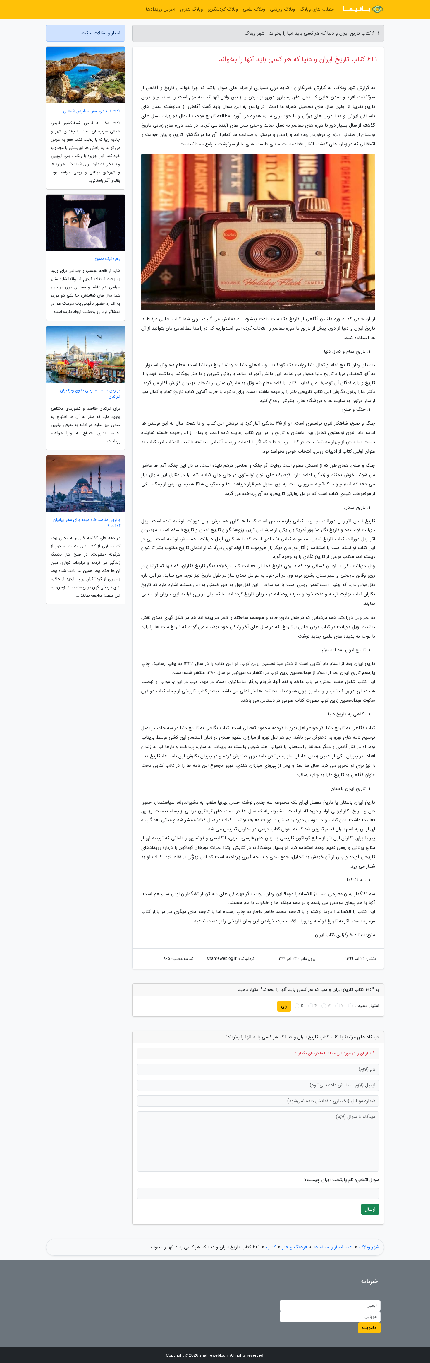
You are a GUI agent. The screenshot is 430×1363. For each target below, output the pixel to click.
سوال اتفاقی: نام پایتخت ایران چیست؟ (341, 1179)
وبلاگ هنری (191, 9)
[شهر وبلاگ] (362, 9)
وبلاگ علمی (254, 9)
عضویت (369, 1327)
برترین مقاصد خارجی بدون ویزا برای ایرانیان (90, 393)
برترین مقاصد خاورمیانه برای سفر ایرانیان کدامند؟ (86, 523)
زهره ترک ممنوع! (107, 259)
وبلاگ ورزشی (282, 9)
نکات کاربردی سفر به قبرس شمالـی (91, 111)
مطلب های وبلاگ (317, 9)
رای (284, 1006)
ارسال (370, 1209)
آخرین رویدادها (161, 9)
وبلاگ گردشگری (223, 9)
